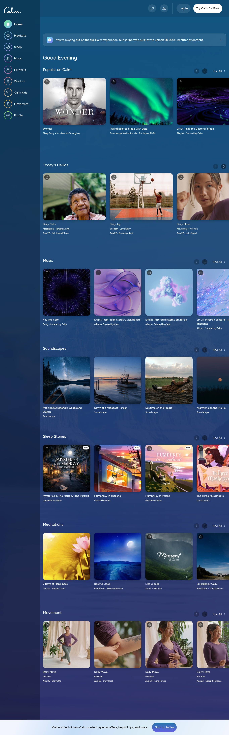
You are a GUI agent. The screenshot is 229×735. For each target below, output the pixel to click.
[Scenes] (164, 8)
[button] (134, 40)
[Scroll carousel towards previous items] (196, 71)
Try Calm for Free (207, 8)
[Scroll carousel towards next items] (204, 71)
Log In (184, 8)
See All (217, 71)
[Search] (152, 8)
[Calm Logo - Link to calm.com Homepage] (12, 10)
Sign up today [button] (164, 727)
